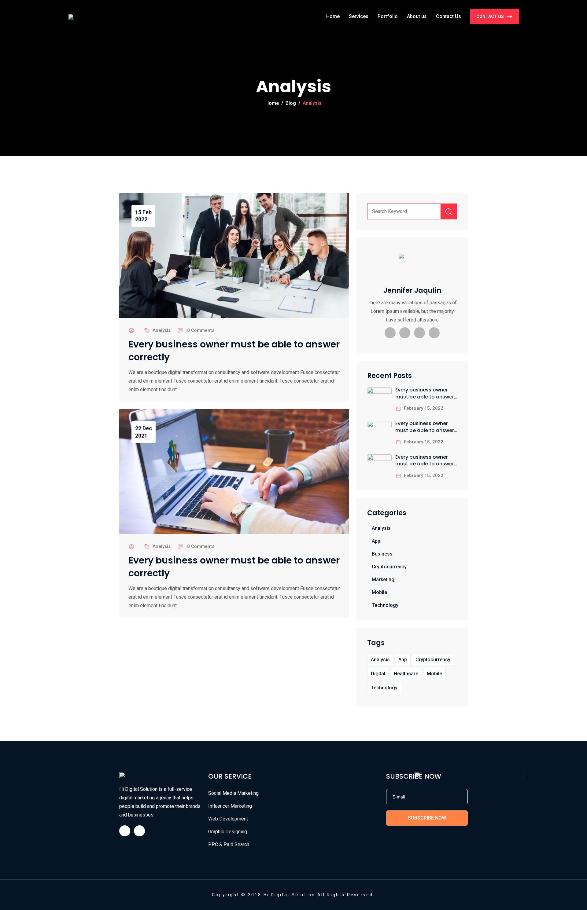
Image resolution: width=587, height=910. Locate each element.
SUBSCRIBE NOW (427, 818)
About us (417, 16)
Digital (378, 674)
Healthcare (406, 674)
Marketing (383, 579)
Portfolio (388, 16)
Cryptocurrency (389, 567)
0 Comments (200, 330)
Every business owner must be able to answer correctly (234, 351)
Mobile (379, 592)
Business (382, 554)
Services (358, 16)
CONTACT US (490, 16)
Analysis (162, 330)
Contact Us (448, 16)
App (376, 541)
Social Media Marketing (233, 793)
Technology (385, 605)
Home (333, 16)
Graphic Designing (227, 832)
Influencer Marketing (230, 806)
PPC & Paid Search (228, 844)
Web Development (228, 819)
